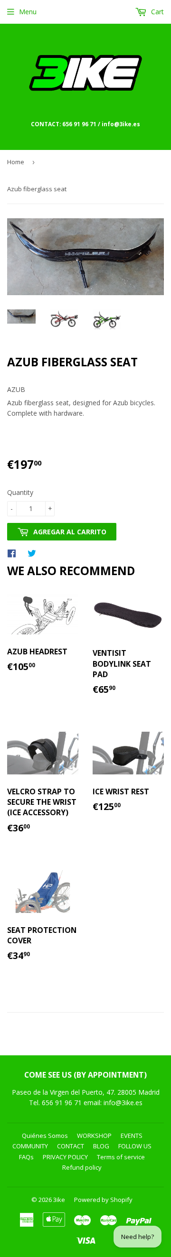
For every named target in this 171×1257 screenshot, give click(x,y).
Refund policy (82, 1167)
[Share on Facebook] (14, 553)
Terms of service (121, 1157)
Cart (156, 11)
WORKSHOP (94, 1135)
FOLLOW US (135, 1146)
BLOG (101, 1146)
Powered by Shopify (103, 1199)
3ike (59, 1199)
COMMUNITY (30, 1146)
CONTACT (70, 1146)
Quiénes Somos (45, 1135)
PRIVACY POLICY (65, 1157)
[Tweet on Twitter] (34, 553)
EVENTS (131, 1135)
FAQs (26, 1157)
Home (15, 162)
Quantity (20, 492)
